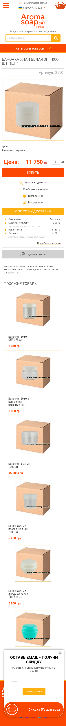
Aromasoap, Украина (13, 150)
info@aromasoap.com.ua (35, 3)
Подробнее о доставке (49, 243)
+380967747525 (32, 7)
